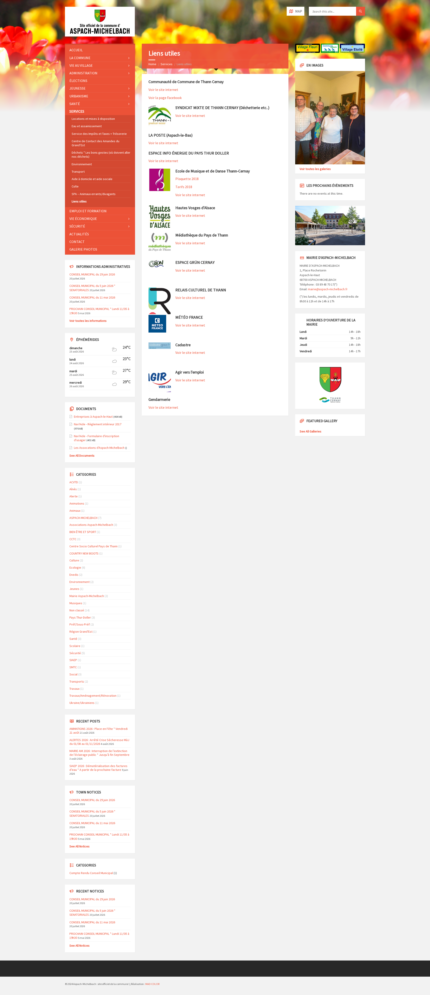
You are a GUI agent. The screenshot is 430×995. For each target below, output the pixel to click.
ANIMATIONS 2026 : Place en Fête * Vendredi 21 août (98, 731)
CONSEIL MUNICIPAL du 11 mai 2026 (92, 297)
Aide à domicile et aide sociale (92, 179)
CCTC (72, 539)
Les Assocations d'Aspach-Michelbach (99, 448)
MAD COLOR (152, 984)
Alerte (73, 496)
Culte (75, 186)
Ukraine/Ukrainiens (82, 703)
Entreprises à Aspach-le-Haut (93, 417)
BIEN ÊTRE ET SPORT (82, 532)
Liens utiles (79, 201)
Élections (78, 80)
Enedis (73, 575)
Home (152, 64)
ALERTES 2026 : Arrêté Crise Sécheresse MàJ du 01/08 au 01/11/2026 (99, 742)
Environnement (82, 164)
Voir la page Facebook (165, 97)
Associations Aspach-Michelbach (91, 525)
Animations (76, 503)
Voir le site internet (163, 89)
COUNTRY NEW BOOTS (84, 553)
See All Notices (79, 846)
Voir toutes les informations (88, 321)
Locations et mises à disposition (93, 119)
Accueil (76, 50)
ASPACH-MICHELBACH (83, 518)
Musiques (75, 603)
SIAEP (73, 660)
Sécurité (77, 226)
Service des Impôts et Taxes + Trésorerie (99, 134)
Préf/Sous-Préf (79, 624)
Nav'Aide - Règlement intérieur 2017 (97, 424)
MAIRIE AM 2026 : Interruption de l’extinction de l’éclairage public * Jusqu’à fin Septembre (99, 753)
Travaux (74, 689)
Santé (74, 103)
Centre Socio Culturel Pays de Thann (93, 546)
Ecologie (75, 567)
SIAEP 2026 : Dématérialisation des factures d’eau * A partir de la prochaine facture (98, 768)
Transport (78, 172)
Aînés (73, 489)
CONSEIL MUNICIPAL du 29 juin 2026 (92, 274)
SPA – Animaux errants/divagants (94, 194)
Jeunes (74, 589)
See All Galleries (310, 431)
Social (73, 674)
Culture (74, 560)
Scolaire (74, 646)
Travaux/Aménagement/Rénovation (92, 696)
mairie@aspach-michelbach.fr (328, 289)
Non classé (76, 610)
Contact (77, 241)
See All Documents (82, 455)
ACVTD (73, 482)
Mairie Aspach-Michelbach (86, 596)
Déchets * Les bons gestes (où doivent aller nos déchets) (101, 154)
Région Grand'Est (80, 632)
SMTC (73, 667)
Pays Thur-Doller (80, 617)
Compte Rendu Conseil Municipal (91, 873)
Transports (76, 681)
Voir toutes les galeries (315, 169)
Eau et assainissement (87, 126)
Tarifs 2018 (183, 187)
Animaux (74, 511)
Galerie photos (83, 249)
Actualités (79, 234)
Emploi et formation (88, 211)
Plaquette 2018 (187, 178)
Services (166, 64)
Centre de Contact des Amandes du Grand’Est (95, 143)
